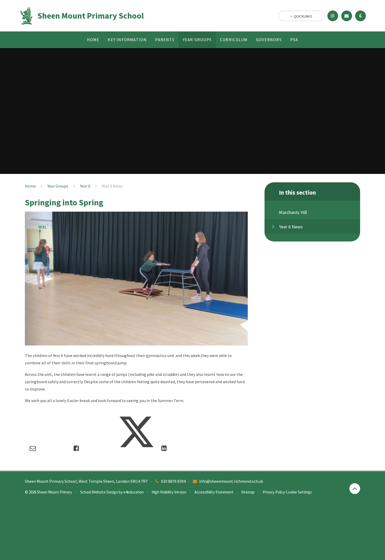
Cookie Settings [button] (299, 492)
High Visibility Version (169, 492)
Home (30, 186)
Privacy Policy (274, 492)
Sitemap (248, 492)
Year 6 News (112, 186)
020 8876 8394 (173, 481)
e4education (133, 492)
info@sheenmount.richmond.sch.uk (231, 481)
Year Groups (57, 186)
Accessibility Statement (214, 492)
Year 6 (85, 186)
